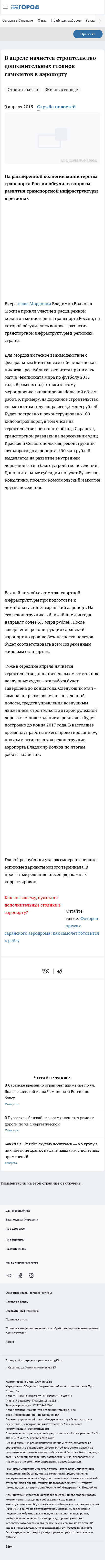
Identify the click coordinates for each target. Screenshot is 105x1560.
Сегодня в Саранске (17, 20)
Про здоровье (15, 1228)
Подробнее (89, 1487)
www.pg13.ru (53, 1360)
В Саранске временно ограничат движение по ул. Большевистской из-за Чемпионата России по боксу (50, 1094)
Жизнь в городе (62, 89)
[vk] (46, 971)
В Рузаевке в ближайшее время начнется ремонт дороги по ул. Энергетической (49, 1123)
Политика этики (17, 1319)
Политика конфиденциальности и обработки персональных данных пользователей (52, 1330)
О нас (42, 20)
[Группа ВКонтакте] (9, 1275)
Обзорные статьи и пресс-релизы (29, 1292)
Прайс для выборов (66, 20)
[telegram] (61, 971)
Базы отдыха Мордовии (22, 1219)
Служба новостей (56, 106)
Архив (10, 1341)
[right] (100, 20)
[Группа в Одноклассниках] (20, 1275)
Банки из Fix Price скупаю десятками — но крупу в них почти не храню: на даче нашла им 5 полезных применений (52, 1153)
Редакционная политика (22, 1310)
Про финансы (15, 1240)
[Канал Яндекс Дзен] (31, 1275)
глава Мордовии (34, 303)
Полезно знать (16, 1248)
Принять (87, 34)
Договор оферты (17, 1302)
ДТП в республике (18, 1210)
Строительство (23, 89)
